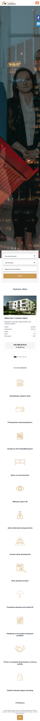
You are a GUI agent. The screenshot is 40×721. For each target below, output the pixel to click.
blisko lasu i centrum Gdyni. (16, 318)
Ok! (20, 717)
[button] (15, 357)
